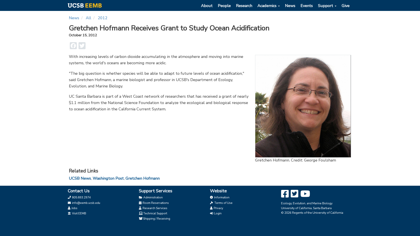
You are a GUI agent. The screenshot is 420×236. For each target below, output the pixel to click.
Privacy (218, 208)
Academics (267, 5)
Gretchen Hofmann (143, 178)
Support (326, 5)
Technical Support (155, 213)
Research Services (154, 208)
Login (218, 213)
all (88, 18)
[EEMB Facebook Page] (285, 194)
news (74, 18)
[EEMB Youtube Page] (305, 194)
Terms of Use (223, 203)
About (207, 5)
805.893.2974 (81, 197)
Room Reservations (155, 203)
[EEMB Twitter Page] (294, 194)
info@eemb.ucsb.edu (85, 203)
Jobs (74, 208)
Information (221, 197)
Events (307, 5)
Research (244, 5)
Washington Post (108, 178)
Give (346, 5)
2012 (102, 18)
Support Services (155, 191)
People (224, 5)
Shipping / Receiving (156, 219)
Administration (153, 197)
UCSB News (80, 178)
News (290, 5)
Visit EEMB (78, 213)
